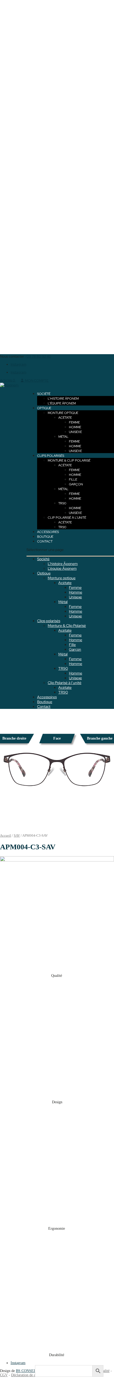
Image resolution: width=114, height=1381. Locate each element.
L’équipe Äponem (62, 403)
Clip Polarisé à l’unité (67, 518)
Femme (74, 422)
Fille (73, 479)
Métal (63, 437)
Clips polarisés (50, 456)
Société (43, 394)
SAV (17, 835)
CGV (4, 1375)
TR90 (62, 503)
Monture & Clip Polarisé (69, 460)
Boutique (45, 537)
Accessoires (48, 532)
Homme (75, 427)
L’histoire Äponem (63, 398)
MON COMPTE (36, 380)
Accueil (5, 835)
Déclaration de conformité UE (33, 1375)
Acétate (65, 418)
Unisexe (75, 432)
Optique (44, 408)
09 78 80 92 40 (39, 356)
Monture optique (63, 413)
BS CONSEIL (26, 1371)
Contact (44, 541)
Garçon (76, 484)
